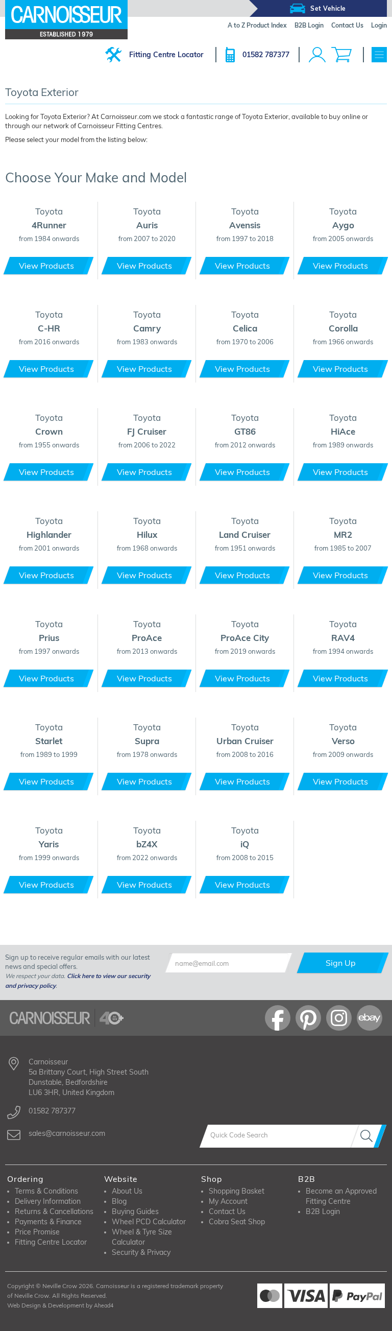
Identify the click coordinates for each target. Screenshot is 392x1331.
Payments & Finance (48, 1221)
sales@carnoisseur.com (67, 1133)
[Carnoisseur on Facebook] (277, 1018)
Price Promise (37, 1232)
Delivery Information (48, 1201)
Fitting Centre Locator (166, 54)
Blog (119, 1201)
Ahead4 (103, 1305)
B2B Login (323, 1211)
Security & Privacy (141, 1252)
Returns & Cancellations (54, 1211)
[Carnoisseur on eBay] (369, 1018)
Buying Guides (135, 1211)
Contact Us (227, 1211)
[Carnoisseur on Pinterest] (308, 1018)
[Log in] (317, 54)
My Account (228, 1201)
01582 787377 (265, 54)
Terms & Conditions (46, 1191)
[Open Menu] (379, 54)
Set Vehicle (328, 8)
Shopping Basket (236, 1191)
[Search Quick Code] (368, 1136)
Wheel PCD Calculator (149, 1221)
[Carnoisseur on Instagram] (339, 1018)
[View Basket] (341, 54)
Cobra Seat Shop (237, 1221)
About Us (127, 1191)
